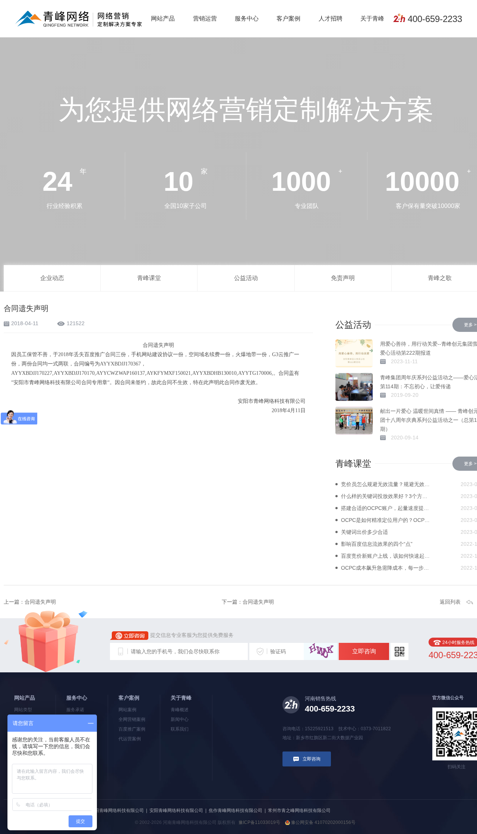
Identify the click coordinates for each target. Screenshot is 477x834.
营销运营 (205, 18)
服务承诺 (75, 709)
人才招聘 (330, 18)
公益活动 (246, 278)
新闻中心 (180, 719)
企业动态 (52, 278)
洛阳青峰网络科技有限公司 (117, 810)
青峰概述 (180, 709)
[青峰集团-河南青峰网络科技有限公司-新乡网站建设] (78, 18)
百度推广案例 (132, 729)
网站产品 (163, 18)
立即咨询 (364, 651)
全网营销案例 (132, 719)
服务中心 (247, 18)
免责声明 (343, 278)
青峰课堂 (149, 278)
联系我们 (180, 729)
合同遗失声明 (40, 602)
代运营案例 (130, 738)
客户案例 (288, 18)
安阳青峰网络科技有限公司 (176, 810)
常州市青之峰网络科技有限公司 (299, 810)
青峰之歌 (440, 278)
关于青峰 (372, 18)
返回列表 (450, 602)
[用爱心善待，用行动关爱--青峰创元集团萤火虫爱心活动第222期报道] (354, 353)
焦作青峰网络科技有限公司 (235, 810)
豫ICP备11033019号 (259, 822)
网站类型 (23, 709)
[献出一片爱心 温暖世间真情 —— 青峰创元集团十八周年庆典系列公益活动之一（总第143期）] (354, 421)
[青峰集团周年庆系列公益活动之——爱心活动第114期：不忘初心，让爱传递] (354, 387)
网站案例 (127, 709)
